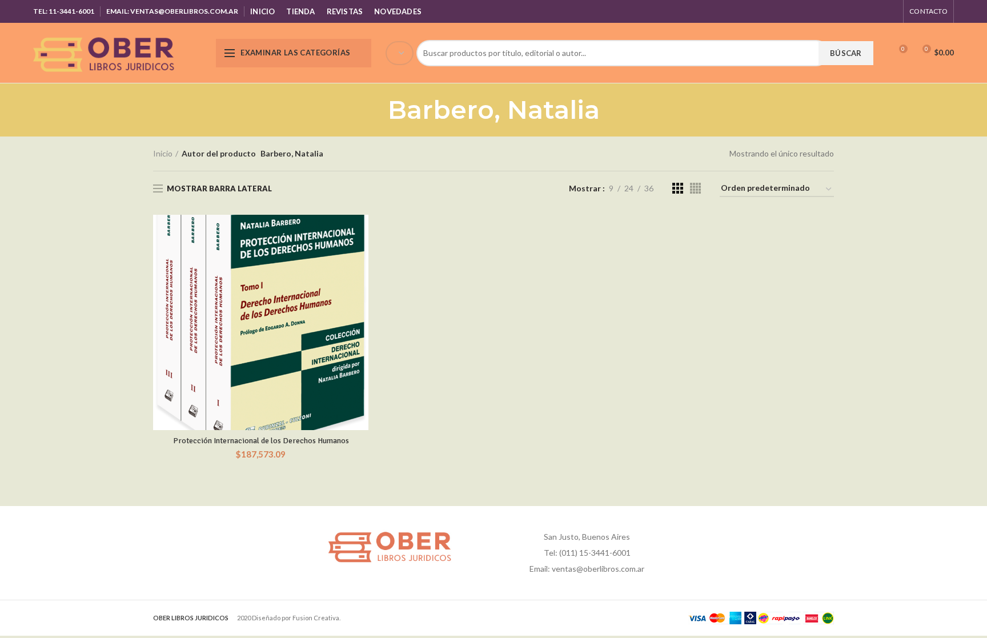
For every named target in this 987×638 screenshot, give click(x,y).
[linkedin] (876, 11)
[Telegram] (890, 11)
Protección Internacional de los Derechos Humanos (261, 441)
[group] (628, 53)
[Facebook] (833, 11)
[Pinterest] (861, 11)
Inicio (162, 153)
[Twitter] (847, 11)
